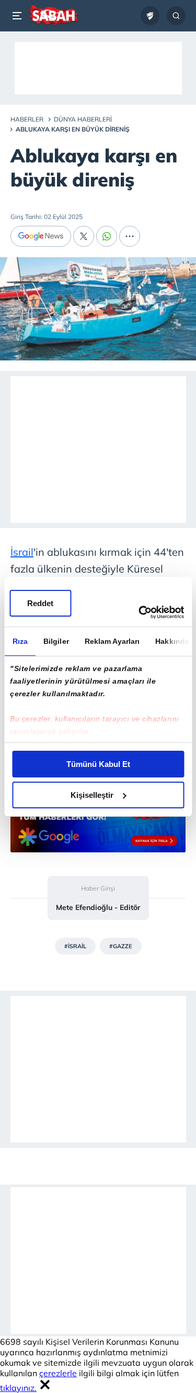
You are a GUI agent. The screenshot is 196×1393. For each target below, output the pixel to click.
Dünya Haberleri (83, 119)
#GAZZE (120, 946)
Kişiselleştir (92, 795)
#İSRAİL (75, 946)
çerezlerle (58, 1373)
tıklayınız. (18, 1388)
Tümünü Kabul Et (98, 764)
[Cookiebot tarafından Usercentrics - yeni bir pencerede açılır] (139, 612)
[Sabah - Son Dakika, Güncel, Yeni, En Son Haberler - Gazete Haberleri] (53, 15)
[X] (83, 236)
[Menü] (18, 15)
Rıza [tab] (19, 641)
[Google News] (40, 236)
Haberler (26, 119)
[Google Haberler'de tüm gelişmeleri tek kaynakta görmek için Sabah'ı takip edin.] (98, 829)
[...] (129, 236)
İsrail (21, 551)
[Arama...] (176, 15)
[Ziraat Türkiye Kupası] (150, 15)
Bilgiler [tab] (55, 641)
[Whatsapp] (106, 236)
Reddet (40, 603)
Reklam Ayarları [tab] (112, 641)
